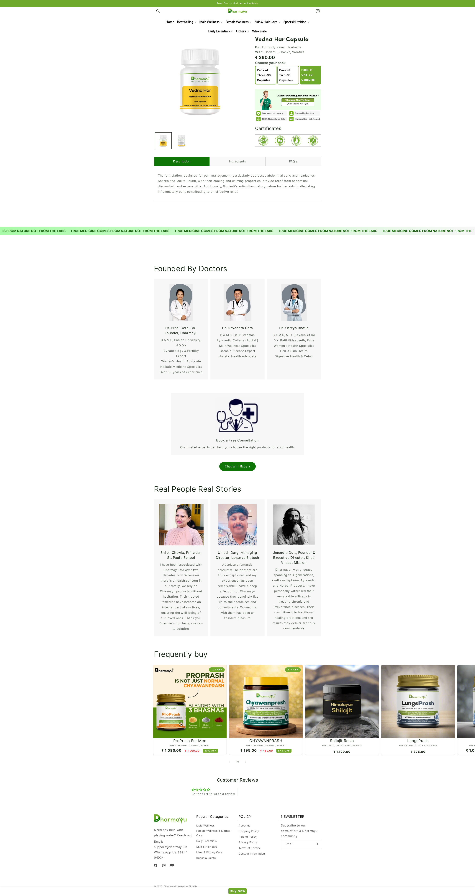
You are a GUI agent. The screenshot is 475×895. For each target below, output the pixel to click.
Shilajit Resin (342, 741)
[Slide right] (246, 762)
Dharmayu (169, 886)
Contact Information (252, 853)
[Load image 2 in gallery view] (181, 141)
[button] (158, 11)
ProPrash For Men (190, 741)
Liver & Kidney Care (209, 852)
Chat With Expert (237, 466)
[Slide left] (229, 762)
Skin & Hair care (206, 846)
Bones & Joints (206, 857)
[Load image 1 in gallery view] (163, 141)
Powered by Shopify (186, 886)
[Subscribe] (317, 844)
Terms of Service (250, 848)
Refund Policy (248, 836)
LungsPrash (418, 741)
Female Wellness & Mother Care (213, 833)
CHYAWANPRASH (265, 741)
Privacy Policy (248, 842)
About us (244, 825)
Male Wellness (205, 825)
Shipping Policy (249, 831)
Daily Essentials (206, 840)
